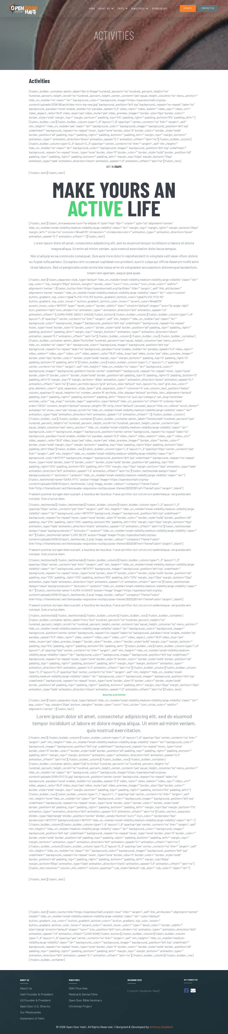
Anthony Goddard (160, 1027)
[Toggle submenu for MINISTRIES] (147, 8)
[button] (188, 8)
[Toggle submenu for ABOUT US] (112, 8)
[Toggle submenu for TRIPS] (127, 8)
